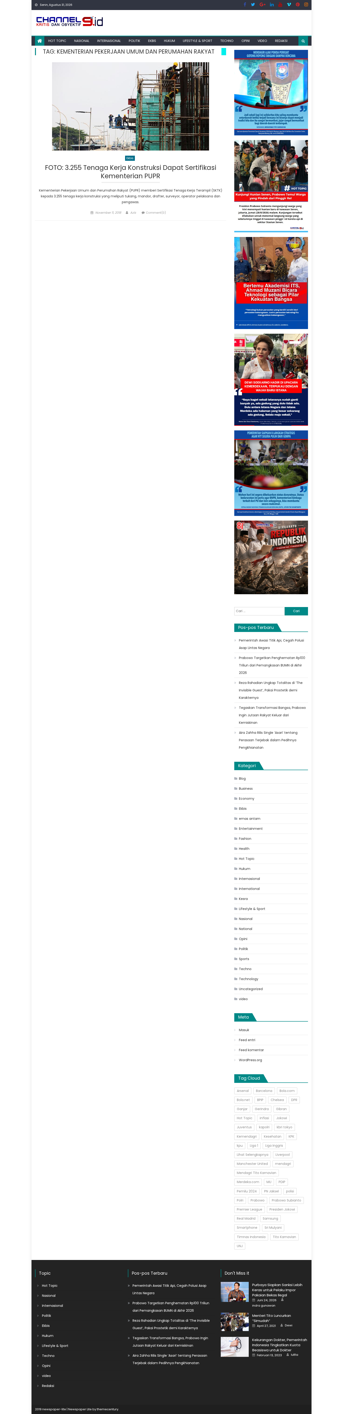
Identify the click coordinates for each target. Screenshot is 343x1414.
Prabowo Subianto (286, 1200)
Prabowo (258, 1200)
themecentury (107, 1409)
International (249, 888)
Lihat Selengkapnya (252, 1154)
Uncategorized (251, 989)
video (262, 40)
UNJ (240, 1246)
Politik (134, 40)
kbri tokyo (284, 1127)
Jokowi (281, 1118)
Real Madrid (246, 1218)
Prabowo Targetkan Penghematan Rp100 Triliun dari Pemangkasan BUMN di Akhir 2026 (272, 665)
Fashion (245, 838)
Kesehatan (272, 1136)
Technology (248, 979)
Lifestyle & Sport (197, 40)
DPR (294, 1100)
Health (244, 848)
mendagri (283, 1163)
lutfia (294, 1355)
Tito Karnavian (284, 1237)
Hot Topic (57, 40)
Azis (133, 212)
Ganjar (242, 1109)
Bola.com (287, 1090)
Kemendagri (247, 1136)
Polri (240, 1200)
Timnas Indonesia (251, 1237)
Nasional (81, 40)
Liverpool (283, 1154)
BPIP (260, 1100)
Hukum (169, 40)
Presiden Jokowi (282, 1209)
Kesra (243, 898)
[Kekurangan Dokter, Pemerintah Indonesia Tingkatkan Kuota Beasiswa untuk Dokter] (235, 1347)
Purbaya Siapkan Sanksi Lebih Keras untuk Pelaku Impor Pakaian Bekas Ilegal (277, 1289)
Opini (246, 40)
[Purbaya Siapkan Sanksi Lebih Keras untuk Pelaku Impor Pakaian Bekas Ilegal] (235, 1292)
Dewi (288, 1325)
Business (246, 788)
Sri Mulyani (273, 1227)
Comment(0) (156, 212)
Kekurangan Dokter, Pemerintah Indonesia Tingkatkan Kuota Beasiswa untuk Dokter (279, 1344)
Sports (244, 959)
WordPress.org (250, 1060)
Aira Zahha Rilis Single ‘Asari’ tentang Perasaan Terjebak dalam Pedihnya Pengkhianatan (268, 740)
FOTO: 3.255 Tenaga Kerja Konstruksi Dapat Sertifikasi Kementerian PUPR (130, 172)
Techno (227, 40)
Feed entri (247, 1040)
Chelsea (277, 1100)
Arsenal (243, 1090)
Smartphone (247, 1227)
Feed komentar (251, 1050)
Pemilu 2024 (247, 1191)
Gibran (281, 1109)
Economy (246, 798)
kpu (240, 1145)
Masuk (244, 1030)
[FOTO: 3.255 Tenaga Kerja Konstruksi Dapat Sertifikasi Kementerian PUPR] (130, 106)
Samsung (270, 1218)
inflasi (264, 1118)
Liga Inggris (274, 1145)
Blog (242, 778)
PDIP (282, 1182)
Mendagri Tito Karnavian (256, 1172)
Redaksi (281, 40)
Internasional (109, 40)
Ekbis (152, 40)
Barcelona (264, 1090)
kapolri (264, 1127)
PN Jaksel (271, 1191)
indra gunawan (263, 1306)
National (245, 929)
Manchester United (252, 1163)
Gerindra (262, 1109)
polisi (290, 1191)
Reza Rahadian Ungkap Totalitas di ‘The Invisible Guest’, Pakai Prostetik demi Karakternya (271, 690)
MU (268, 1182)
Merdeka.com (248, 1182)
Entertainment (251, 828)
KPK (291, 1136)
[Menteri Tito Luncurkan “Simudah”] (235, 1322)
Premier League (249, 1209)
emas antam (249, 818)
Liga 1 (254, 1145)
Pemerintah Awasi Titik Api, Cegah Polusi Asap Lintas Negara (271, 644)
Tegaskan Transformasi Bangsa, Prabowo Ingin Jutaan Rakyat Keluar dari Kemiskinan (272, 715)
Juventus (244, 1127)
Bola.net (243, 1100)
